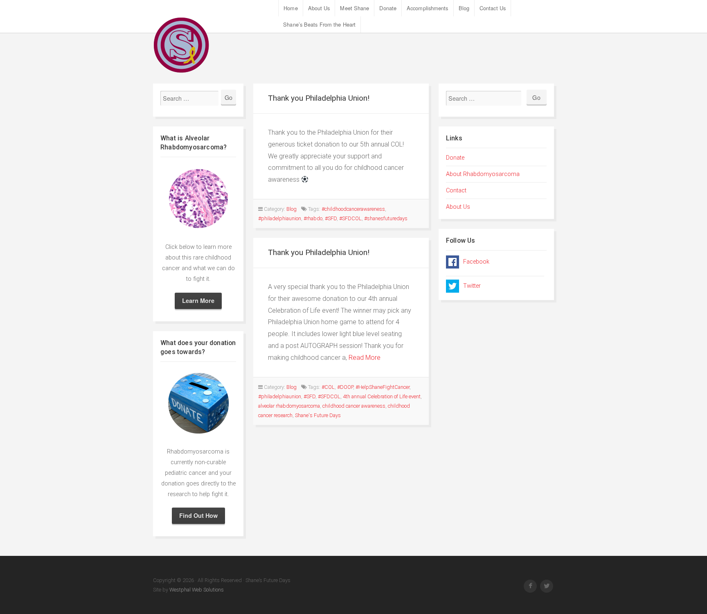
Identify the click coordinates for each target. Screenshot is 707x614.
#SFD (331, 218)
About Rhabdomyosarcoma (483, 174)
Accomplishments (427, 8)
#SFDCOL (350, 218)
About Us (319, 8)
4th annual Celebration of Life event (382, 396)
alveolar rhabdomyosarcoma (289, 406)
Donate (387, 8)
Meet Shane (354, 8)
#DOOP (345, 387)
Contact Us (493, 8)
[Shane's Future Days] (215, 45)
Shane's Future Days (318, 415)
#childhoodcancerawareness (353, 209)
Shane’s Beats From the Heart (319, 24)
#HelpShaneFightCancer (383, 387)
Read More (365, 357)
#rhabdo (313, 218)
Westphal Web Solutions (196, 590)
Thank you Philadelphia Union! (318, 98)
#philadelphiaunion (279, 218)
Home (290, 8)
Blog (464, 8)
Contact (456, 190)
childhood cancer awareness (353, 406)
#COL (328, 387)
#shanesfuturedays (386, 218)
